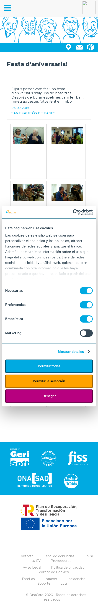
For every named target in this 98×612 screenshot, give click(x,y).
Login (65, 583)
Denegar (49, 396)
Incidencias (76, 579)
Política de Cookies (54, 572)
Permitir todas (49, 366)
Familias (28, 579)
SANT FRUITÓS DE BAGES (33, 113)
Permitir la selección (49, 381)
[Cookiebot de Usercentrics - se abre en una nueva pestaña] (73, 212)
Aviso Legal (32, 567)
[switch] (86, 304)
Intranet (51, 579)
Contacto (26, 556)
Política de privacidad (68, 567)
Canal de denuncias (59, 556)
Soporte (44, 583)
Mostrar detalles (71, 352)
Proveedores (61, 561)
